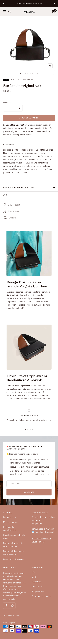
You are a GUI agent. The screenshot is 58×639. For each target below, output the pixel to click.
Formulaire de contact (44, 532)
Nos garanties (14, 211)
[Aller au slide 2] (27, 429)
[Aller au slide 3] (25, 73)
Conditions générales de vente (14, 536)
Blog (34, 577)
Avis (5, 195)
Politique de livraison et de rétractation (13, 553)
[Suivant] (53, 74)
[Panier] (53, 11)
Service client (14, 205)
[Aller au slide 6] (32, 73)
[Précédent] (4, 74)
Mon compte (37, 586)
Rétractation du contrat (13, 559)
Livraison (12, 218)
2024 (17, 615)
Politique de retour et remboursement (12, 544)
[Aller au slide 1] (20, 73)
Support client (38, 591)
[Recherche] (9, 11)
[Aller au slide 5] (30, 73)
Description (9, 145)
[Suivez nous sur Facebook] (6, 605)
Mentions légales (10, 522)
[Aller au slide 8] (37, 73)
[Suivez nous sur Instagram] (12, 605)
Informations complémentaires (19, 188)
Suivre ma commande (41, 596)
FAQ (33, 572)
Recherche (36, 582)
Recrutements (9, 517)
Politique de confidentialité (9, 528)
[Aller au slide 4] (27, 73)
